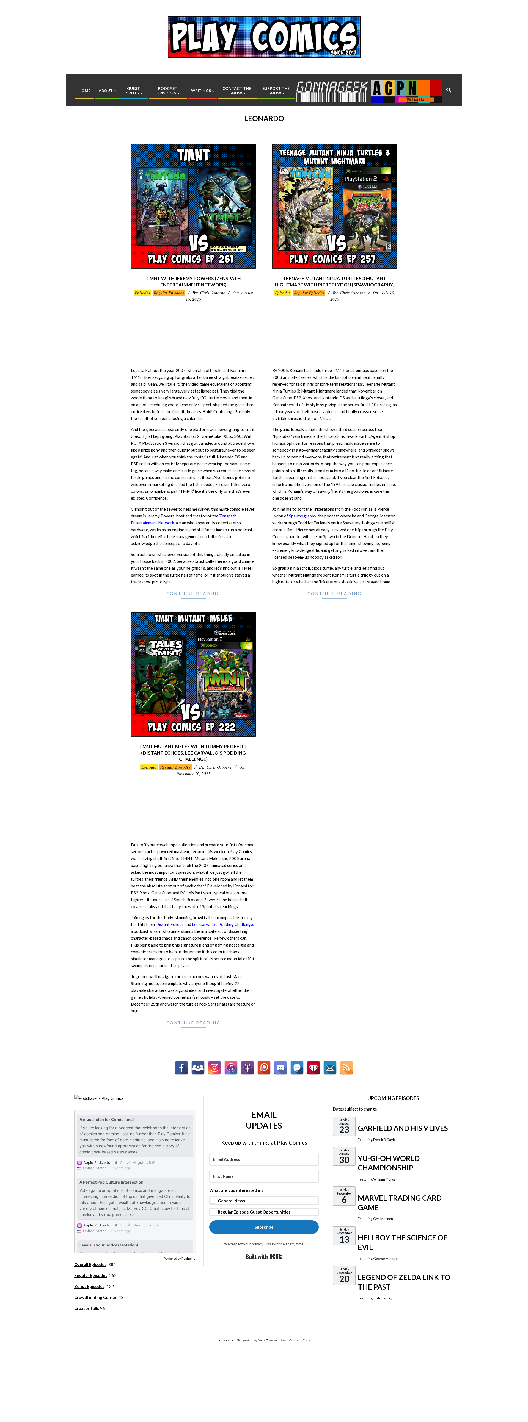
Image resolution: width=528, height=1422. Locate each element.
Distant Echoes (170, 924)
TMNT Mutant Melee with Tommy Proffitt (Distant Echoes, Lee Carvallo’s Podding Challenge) (193, 753)
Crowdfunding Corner (95, 1297)
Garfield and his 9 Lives (403, 1128)
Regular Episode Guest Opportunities (254, 1211)
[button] (264, 1201)
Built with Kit (264, 1257)
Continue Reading (193, 593)
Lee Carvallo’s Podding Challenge (222, 924)
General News (231, 1200)
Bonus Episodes (89, 1286)
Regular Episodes (169, 292)
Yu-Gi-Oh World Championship (389, 1163)
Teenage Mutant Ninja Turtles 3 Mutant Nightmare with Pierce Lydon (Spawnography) (335, 282)
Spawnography (302, 515)
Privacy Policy (226, 1340)
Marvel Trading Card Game (400, 1202)
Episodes (142, 292)
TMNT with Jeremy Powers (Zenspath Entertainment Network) (193, 282)
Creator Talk (86, 1308)
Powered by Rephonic (179, 1258)
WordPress (302, 1340)
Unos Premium (268, 1340)
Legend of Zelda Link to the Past (404, 1282)
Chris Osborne (212, 292)
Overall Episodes (90, 1264)
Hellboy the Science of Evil (402, 1242)
